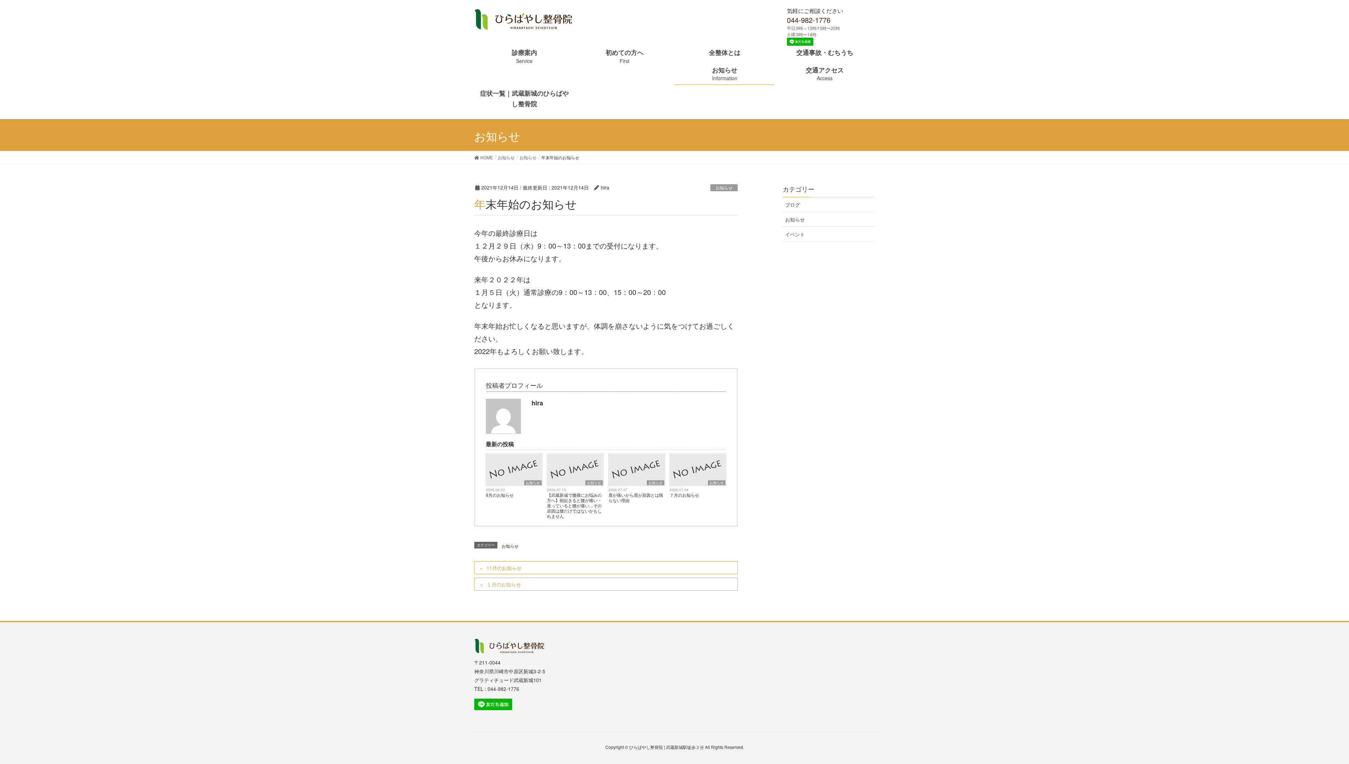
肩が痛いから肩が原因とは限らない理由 (635, 497)
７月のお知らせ (684, 494)
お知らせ (724, 188)
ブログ (792, 204)
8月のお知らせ (500, 494)
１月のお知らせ (504, 584)
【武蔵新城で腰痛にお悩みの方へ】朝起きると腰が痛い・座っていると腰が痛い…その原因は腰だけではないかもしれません (574, 505)
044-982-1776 (808, 20)
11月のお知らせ (504, 567)
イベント (795, 234)
